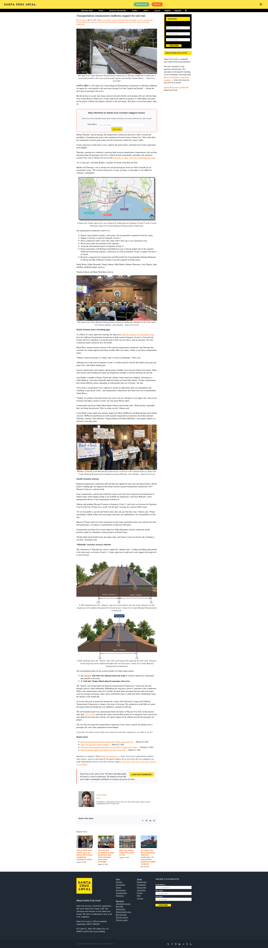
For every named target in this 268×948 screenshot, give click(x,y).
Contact (140, 893)
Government (120, 884)
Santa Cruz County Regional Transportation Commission (107, 22)
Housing (119, 882)
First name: (170, 31)
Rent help (119, 906)
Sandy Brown (86, 22)
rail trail (145, 20)
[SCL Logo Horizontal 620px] (20, 4)
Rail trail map (121, 914)
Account (140, 898)
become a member (179, 87)
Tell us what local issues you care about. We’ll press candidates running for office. (136, 854)
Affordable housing (123, 903)
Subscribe (173, 45)
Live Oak (139, 20)
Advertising (141, 890)
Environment (121, 890)
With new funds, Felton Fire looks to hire (92, 852)
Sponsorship (141, 887)
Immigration (120, 909)
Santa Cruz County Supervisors (134, 22)
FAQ (138, 895)
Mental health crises (123, 912)
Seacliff (147, 22)
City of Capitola (106, 20)
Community (141, 884)
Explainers (120, 895)
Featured (114, 20)
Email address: (92, 124)
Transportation (121, 893)
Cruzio (95, 931)
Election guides (122, 920)
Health (118, 887)
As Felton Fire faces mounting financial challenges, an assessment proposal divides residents (114, 857)
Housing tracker (122, 917)
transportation (80, 24)
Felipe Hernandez (122, 20)
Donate (166, 87)
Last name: (169, 37)
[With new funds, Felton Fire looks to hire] (93, 837)
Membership (141, 882)
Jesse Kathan (82, 20)
